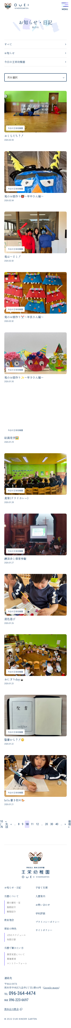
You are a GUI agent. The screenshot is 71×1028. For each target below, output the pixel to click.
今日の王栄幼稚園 (14, 62)
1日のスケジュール (16, 935)
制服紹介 (11, 911)
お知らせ (9, 53)
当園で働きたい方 (14, 948)
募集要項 (11, 958)
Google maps (51, 987)
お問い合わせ (43, 904)
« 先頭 (6, 824)
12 (37, 824)
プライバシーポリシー (48, 922)
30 (51, 824)
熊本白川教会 (11, 1009)
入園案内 (40, 896)
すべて (8, 44)
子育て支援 (42, 887)
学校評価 (40, 913)
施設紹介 (11, 907)
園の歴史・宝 (13, 902)
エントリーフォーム (17, 963)
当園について (11, 896)
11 (32, 824)
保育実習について (16, 954)
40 (56, 824)
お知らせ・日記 (12, 887)
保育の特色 (10, 928)
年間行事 (11, 939)
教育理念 (9, 920)
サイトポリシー (44, 930)
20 (46, 824)
